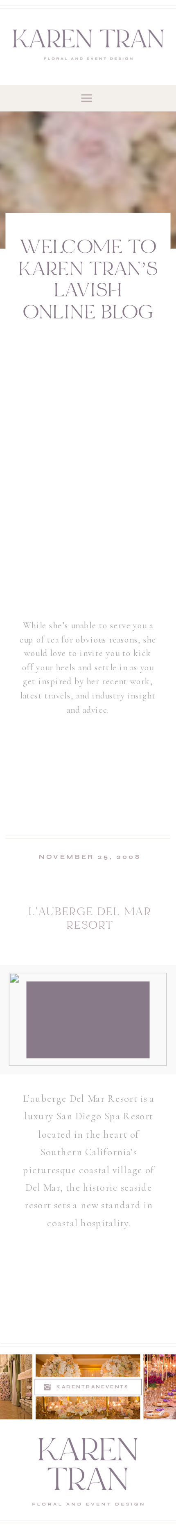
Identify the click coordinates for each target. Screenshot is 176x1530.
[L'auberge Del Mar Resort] (88, 1018)
